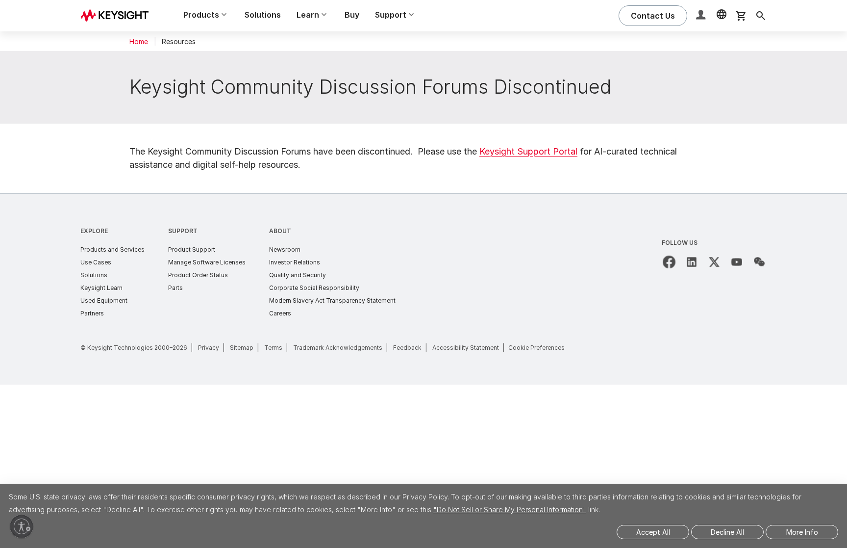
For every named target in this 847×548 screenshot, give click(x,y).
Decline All (727, 532)
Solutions (263, 15)
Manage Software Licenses (207, 262)
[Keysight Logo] (118, 15)
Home (138, 42)
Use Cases (95, 262)
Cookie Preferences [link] (536, 347)
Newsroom (284, 249)
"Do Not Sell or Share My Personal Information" (509, 509)
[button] (702, 16)
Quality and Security (297, 275)
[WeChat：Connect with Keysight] (759, 262)
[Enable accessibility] (21, 526)
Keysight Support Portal (528, 151)
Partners (92, 313)
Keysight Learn (101, 287)
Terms (273, 347)
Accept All (653, 532)
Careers (280, 313)
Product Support (191, 249)
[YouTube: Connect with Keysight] (736, 262)
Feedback (407, 347)
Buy (352, 15)
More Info (802, 532)
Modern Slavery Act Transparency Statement (332, 300)
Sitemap (241, 347)
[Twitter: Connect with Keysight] (714, 262)
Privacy (208, 347)
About (280, 231)
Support (183, 231)
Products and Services (112, 249)
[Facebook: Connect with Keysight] (669, 262)
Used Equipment (103, 300)
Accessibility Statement (465, 347)
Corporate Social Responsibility (314, 287)
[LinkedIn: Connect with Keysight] (691, 262)
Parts (175, 287)
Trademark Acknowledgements (337, 347)
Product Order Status (198, 275)
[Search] (761, 16)
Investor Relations (294, 262)
